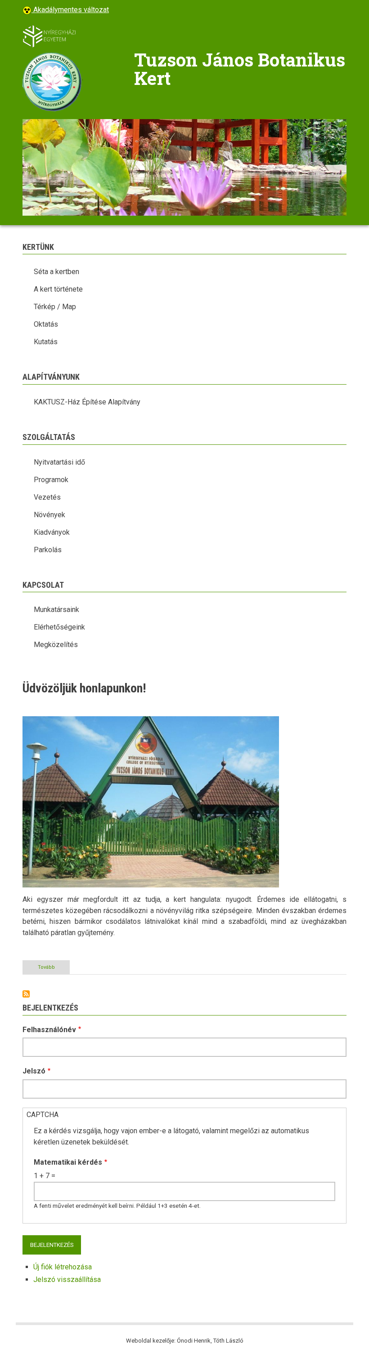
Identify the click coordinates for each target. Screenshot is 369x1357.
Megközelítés (56, 644)
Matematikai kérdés (68, 1162)
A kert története (58, 289)
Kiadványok (52, 532)
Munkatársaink (56, 609)
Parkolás (48, 549)
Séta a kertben (56, 271)
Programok (51, 479)
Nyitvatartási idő (59, 462)
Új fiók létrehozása (62, 1267)
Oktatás (46, 324)
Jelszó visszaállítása (67, 1279)
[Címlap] (49, 35)
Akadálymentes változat (70, 9)
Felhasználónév (49, 1029)
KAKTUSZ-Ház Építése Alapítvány (87, 402)
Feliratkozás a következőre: (26, 994)
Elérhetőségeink (59, 627)
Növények (49, 514)
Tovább (54, 969)
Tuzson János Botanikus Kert (239, 69)
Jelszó (33, 1071)
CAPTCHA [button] (42, 1114)
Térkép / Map (55, 306)
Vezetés (47, 497)
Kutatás (46, 341)
